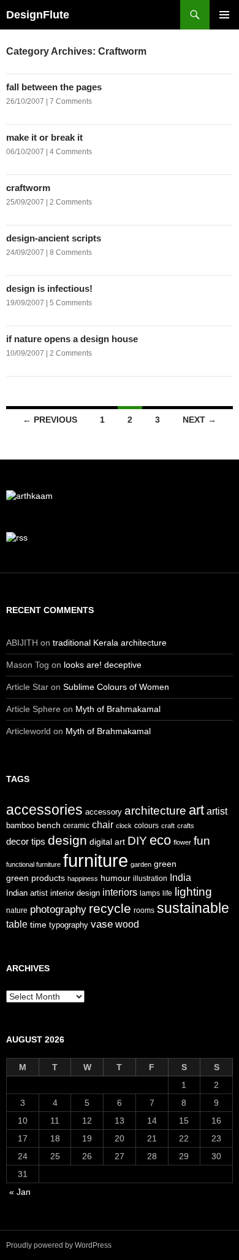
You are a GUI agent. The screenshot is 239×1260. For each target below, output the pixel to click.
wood (127, 924)
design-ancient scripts (53, 238)
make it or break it (44, 137)
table (17, 924)
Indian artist (27, 893)
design (67, 840)
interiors (119, 892)
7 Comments (71, 101)
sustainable (193, 908)
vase (102, 924)
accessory (103, 811)
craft (168, 825)
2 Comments (71, 202)
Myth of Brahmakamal (118, 709)
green (165, 864)
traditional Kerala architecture (110, 643)
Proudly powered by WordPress (59, 1245)
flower (182, 842)
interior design (75, 893)
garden (141, 864)
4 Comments (71, 151)
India (180, 877)
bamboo (20, 825)
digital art (107, 842)
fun (202, 840)
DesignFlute (37, 15)
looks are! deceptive (103, 665)
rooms (144, 910)
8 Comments (71, 252)
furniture (95, 860)
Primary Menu (224, 14)
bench (49, 825)
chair (102, 825)
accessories (44, 810)
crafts (185, 825)
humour (116, 878)
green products (35, 878)
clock (124, 825)
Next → (199, 420)
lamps (150, 893)
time (38, 924)
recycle (110, 908)
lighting (193, 891)
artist (217, 811)
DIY (137, 840)
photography (58, 909)
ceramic (76, 825)
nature (17, 910)
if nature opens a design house (72, 339)
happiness (82, 878)
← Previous (50, 420)
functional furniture (33, 864)
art (196, 810)
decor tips (25, 841)
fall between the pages (54, 87)
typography (68, 924)
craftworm (28, 187)
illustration (150, 878)
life (167, 893)
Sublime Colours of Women (116, 687)
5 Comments (71, 303)
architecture (155, 810)
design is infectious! (49, 288)
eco (160, 840)
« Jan (20, 1192)
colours (146, 825)
